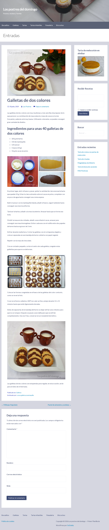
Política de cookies (7, 521)
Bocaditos (5, 25)
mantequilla (30, 395)
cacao (19, 395)
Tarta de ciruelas (84, 159)
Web (8, 486)
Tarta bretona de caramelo (87, 167)
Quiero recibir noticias (89, 110)
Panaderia (49, 25)
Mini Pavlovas (83, 171)
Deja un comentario (42, 106)
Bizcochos (60, 25)
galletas (23, 395)
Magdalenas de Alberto (86, 163)
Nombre (10, 463)
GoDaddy (70, 525)
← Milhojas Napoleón (9, 405)
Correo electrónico (14, 474)
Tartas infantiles (36, 25)
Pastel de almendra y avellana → (59, 405)
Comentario (12, 429)
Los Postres (27, 106)
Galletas (16, 25)
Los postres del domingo (20, 9)
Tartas (24, 25)
